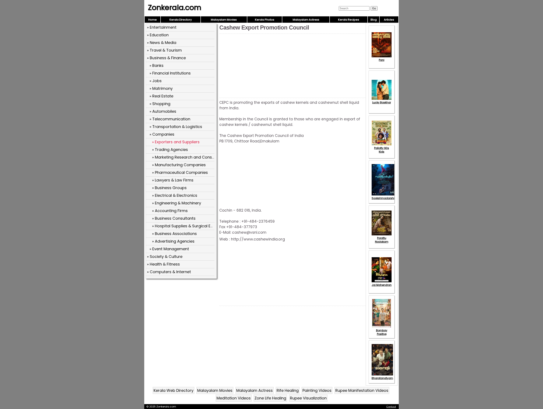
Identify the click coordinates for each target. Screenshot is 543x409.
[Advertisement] (182, 311)
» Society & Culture (164, 256)
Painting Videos (317, 390)
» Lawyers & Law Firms (172, 180)
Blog (374, 20)
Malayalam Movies (224, 20)
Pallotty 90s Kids (381, 149)
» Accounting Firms (170, 210)
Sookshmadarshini (384, 198)
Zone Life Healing (270, 398)
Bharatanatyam (382, 378)
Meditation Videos (234, 398)
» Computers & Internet (169, 271)
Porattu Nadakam (381, 239)
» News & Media (161, 42)
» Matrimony (161, 88)
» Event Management (169, 249)
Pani (381, 60)
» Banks (157, 65)
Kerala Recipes (348, 20)
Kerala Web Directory (173, 390)
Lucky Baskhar (381, 102)
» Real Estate (161, 96)
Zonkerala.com (174, 7)
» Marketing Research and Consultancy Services (197, 157)
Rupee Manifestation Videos (361, 390)
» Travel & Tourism (164, 50)
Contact (391, 406)
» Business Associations (174, 233)
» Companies (162, 134)
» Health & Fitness (163, 264)
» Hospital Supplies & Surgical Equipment (190, 226)
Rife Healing (288, 390)
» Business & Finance (166, 57)
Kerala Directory (180, 20)
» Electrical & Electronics (174, 195)
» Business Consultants (174, 218)
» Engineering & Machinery (176, 203)
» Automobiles (163, 111)
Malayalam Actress (306, 20)
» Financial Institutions (170, 73)
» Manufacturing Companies (179, 164)
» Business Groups (169, 187)
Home (152, 20)
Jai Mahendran (382, 285)
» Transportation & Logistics (176, 126)
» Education (158, 35)
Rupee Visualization (308, 398)
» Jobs (156, 80)
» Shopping (160, 103)
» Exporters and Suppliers (176, 142)
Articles (389, 20)
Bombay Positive (381, 332)
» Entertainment (161, 27)
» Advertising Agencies (173, 241)
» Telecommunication (170, 119)
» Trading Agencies (170, 149)
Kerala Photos (264, 20)
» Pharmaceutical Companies (180, 172)
